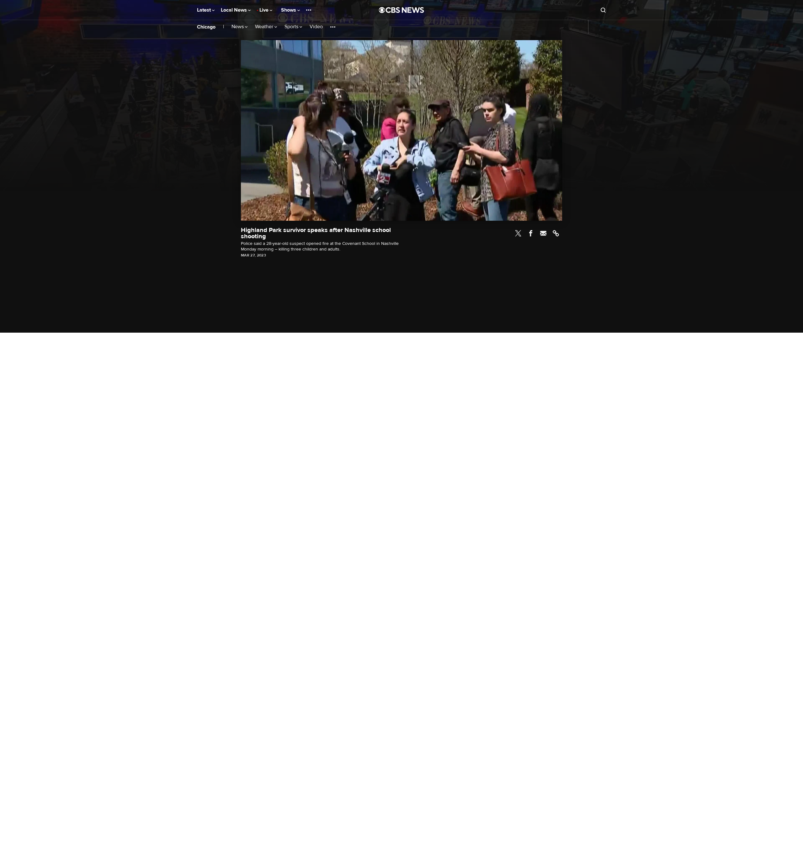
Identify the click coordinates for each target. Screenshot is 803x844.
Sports (292, 27)
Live (264, 10)
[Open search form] (603, 10)
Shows (289, 10)
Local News (234, 10)
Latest (204, 10)
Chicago (206, 27)
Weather (264, 27)
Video (316, 27)
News (238, 27)
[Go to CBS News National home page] (401, 10)
